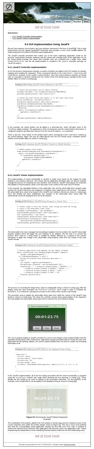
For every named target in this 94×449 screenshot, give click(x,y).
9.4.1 (60, 423)
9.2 (60, 425)
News (86, 22)
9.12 (84, 192)
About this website (69, 444)
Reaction (77, 22)
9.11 (45, 138)
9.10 (35, 79)
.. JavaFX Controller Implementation (27, 36)
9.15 (75, 381)
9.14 (29, 297)
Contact (67, 22)
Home (58, 22)
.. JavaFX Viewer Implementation (26, 38)
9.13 (77, 288)
